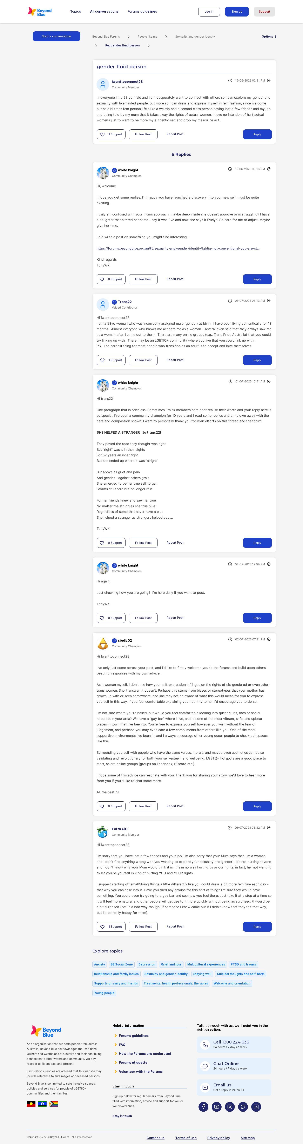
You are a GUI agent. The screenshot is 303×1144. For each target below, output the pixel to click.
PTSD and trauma (243, 964)
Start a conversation (56, 36)
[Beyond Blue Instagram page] (229, 1115)
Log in (209, 11)
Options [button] (268, 36)
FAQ (122, 1045)
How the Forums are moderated (145, 1054)
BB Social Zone (122, 964)
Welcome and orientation (232, 983)
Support (264, 11)
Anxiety (99, 964)
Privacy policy (218, 1138)
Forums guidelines (142, 11)
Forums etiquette (133, 1062)
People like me (147, 36)
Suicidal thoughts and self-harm (240, 974)
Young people (104, 993)
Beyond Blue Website (46, 1031)
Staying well (202, 974)
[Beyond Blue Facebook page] (203, 1115)
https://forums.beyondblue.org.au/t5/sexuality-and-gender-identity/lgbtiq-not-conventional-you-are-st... (178, 248)
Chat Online (226, 1063)
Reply (257, 134)
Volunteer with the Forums (141, 1071)
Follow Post (143, 134)
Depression (147, 964)
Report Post (175, 134)
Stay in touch (122, 1116)
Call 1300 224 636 (231, 1042)
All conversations (104, 11)
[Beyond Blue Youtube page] (216, 1115)
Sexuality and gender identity (195, 36)
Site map (248, 1138)
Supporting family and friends (116, 983)
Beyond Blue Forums (45, 11)
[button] (102, 134)
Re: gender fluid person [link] (122, 45)
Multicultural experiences (206, 964)
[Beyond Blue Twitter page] (243, 1115)
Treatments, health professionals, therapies (176, 983)
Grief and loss (171, 964)
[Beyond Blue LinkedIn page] (256, 1115)
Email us (222, 1084)
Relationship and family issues (116, 974)
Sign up (236, 11)
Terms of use (186, 1138)
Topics (75, 11)
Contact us (155, 1138)
